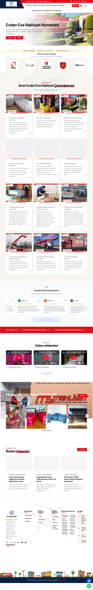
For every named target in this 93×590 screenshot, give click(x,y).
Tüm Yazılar (82, 449)
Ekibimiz (27, 521)
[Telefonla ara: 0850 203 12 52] (89, 581)
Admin (12, 474)
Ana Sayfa (29, 5)
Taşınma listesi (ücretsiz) (55, 527)
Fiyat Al (75, 5)
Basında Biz (54, 5)
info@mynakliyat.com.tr (45, 1)
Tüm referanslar (58, 56)
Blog (59, 5)
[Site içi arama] (85, 5)
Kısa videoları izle (46, 373)
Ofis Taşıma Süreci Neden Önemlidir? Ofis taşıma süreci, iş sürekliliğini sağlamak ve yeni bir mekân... (73, 488)
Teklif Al (19, 37)
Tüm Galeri (82, 395)
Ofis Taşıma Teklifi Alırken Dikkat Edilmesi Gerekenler (73, 479)
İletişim (63, 5)
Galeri (48, 5)
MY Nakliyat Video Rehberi (14, 367)
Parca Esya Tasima (20, 474)
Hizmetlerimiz (42, 5)
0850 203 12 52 (32, 1)
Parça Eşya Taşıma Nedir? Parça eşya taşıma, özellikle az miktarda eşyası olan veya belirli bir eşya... (18, 487)
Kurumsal (35, 5)
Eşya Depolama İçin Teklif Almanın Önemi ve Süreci (46, 479)
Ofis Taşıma (74, 474)
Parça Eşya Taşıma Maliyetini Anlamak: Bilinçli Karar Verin (17, 479)
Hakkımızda (28, 515)
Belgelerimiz (28, 518)
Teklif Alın (55, 522)
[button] (42, 430)
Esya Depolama (47, 474)
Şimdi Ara (10, 37)
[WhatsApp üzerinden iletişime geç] (89, 586)
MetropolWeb (62, 580)
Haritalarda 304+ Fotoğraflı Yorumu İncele (47, 320)
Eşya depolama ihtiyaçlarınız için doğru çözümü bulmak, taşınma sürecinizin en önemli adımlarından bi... (45, 488)
